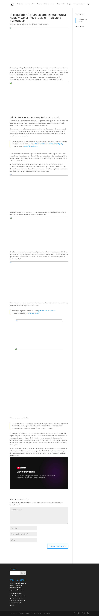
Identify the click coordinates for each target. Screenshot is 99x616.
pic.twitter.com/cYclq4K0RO (46, 311)
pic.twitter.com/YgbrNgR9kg (54, 144)
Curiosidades (30, 4)
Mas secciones (78, 4)
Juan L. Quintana (17, 24)
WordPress (46, 613)
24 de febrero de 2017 (31, 146)
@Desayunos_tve (40, 144)
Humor (39, 4)
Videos (46, 4)
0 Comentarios (43, 24)
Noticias (20, 4)
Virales (35, 24)
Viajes (69, 4)
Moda (53, 4)
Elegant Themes (24, 613)
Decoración (61, 4)
